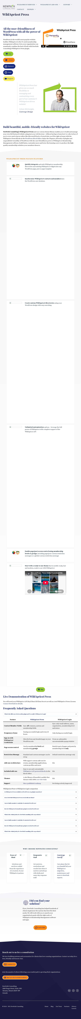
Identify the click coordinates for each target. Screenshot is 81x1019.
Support (66, 5)
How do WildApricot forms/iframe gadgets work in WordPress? (21, 809)
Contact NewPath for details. (13, 704)
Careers (74, 1008)
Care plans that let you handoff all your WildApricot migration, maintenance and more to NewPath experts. (64, 871)
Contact (20, 9)
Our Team (59, 1006)
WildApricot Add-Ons (49, 5)
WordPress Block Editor (33, 138)
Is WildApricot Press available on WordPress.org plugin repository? (23, 792)
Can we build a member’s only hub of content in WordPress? (20, 803)
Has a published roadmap (32, 783)
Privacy (74, 1006)
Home (46, 1006)
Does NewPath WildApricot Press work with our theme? (19, 797)
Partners (66, 1006)
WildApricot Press (37, 720)
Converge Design (26, 112)
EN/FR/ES (30, 9)
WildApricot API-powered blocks (34, 771)
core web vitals (41, 780)
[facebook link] (77, 990)
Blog (52, 1006)
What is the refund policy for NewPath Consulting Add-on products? (22, 814)
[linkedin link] (69, 990)
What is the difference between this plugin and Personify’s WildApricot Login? (25, 714)
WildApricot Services (26, 5)
